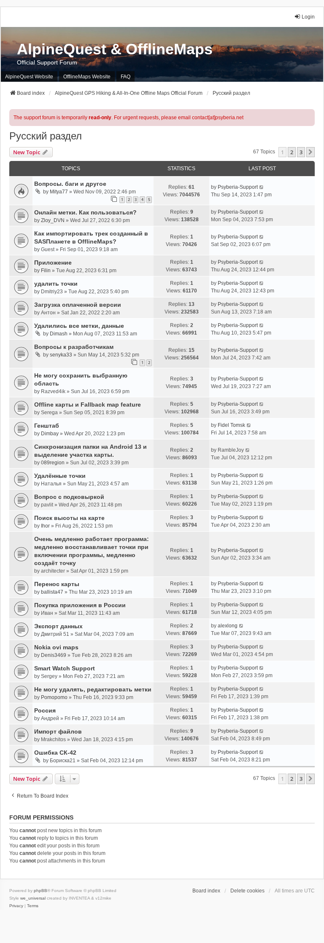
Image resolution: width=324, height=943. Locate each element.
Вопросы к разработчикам (73, 346)
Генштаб (46, 425)
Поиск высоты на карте (69, 517)
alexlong (228, 626)
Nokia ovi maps (56, 647)
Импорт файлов (58, 731)
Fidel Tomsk (231, 425)
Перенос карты (56, 584)
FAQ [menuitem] (125, 77)
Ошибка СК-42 (55, 752)
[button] (310, 152)
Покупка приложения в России (80, 605)
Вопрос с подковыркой (69, 496)
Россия (45, 710)
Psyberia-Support (238, 187)
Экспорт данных (58, 626)
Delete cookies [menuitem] (247, 891)
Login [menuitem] (308, 17)
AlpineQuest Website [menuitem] (29, 77)
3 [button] (301, 152)
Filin (46, 270)
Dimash (59, 334)
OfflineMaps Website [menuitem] (87, 77)
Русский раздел (45, 136)
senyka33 (61, 355)
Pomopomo (54, 697)
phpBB (40, 890)
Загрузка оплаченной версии (77, 304)
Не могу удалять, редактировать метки (92, 689)
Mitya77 (59, 192)
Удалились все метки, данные (79, 325)
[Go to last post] (262, 187)
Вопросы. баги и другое (70, 183)
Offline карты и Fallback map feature (87, 404)
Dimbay (50, 434)
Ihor (45, 526)
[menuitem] (16, 906)
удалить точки (56, 283)
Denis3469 (53, 655)
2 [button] (291, 152)
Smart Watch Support (64, 668)
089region (53, 463)
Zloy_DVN (53, 220)
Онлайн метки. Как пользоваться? (85, 212)
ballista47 (52, 592)
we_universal (33, 898)
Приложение (53, 262)
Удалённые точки (60, 475)
